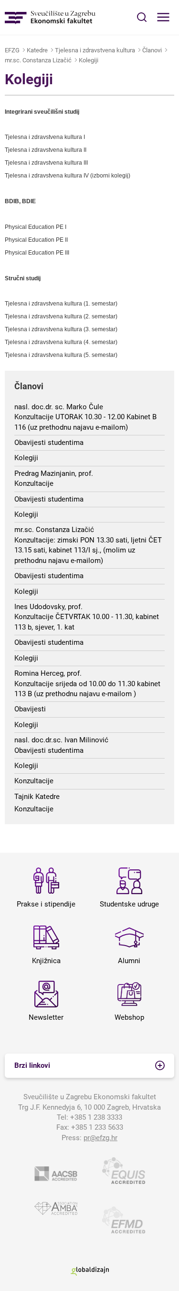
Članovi (152, 50)
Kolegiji (88, 60)
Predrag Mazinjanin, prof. (53, 473)
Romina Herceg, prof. (48, 673)
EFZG (12, 50)
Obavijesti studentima (49, 442)
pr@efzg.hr (100, 1137)
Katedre (37, 50)
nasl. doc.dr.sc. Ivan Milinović (61, 740)
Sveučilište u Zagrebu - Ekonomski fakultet (50, 17)
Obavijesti (30, 709)
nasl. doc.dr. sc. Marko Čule (58, 407)
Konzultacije (33, 483)
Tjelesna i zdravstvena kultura (95, 50)
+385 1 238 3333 (96, 1117)
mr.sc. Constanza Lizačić (38, 60)
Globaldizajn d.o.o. (90, 1271)
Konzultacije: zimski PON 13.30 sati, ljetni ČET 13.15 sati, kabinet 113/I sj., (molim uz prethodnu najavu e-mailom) (88, 550)
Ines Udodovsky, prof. (48, 606)
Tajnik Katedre (37, 796)
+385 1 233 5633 (97, 1127)
